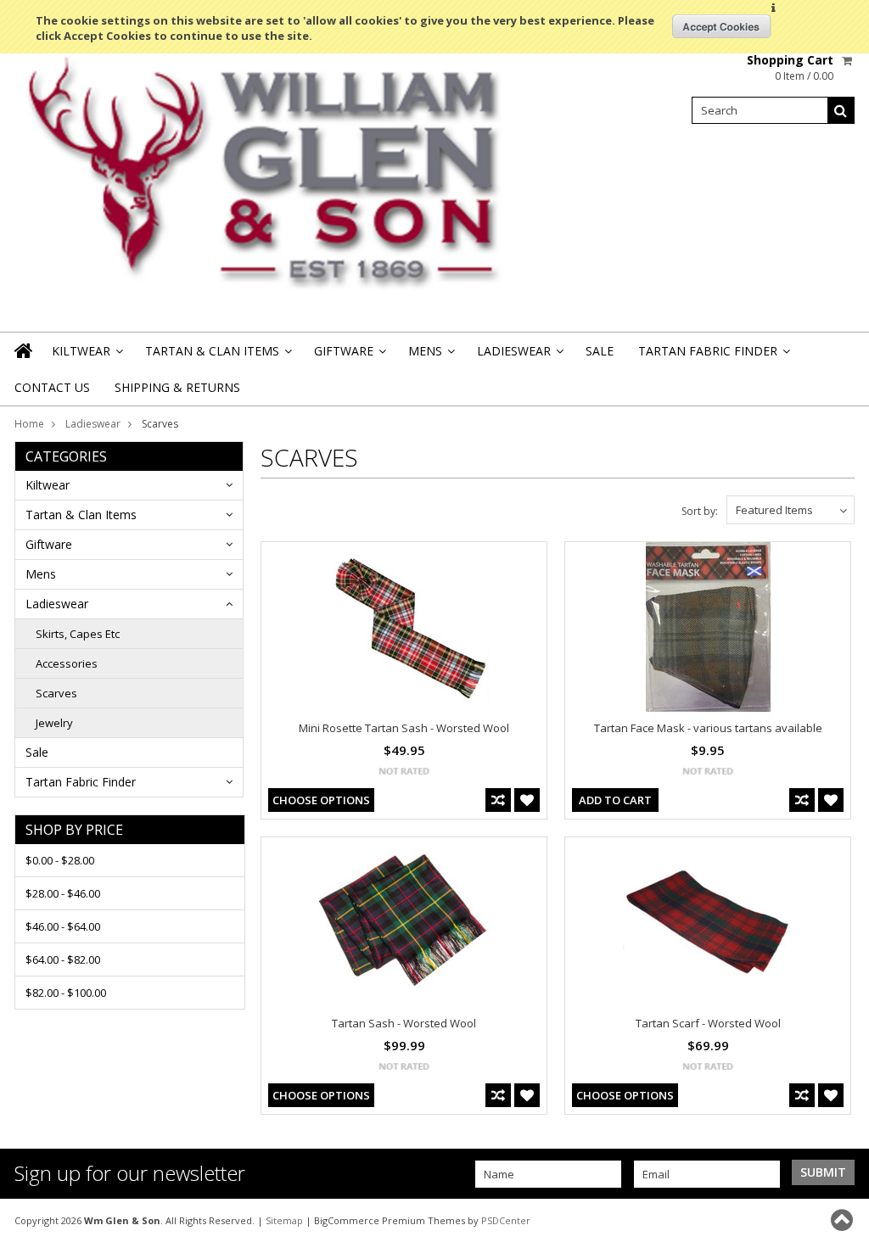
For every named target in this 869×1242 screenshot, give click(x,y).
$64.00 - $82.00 (62, 959)
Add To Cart (615, 800)
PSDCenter (505, 1220)
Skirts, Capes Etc (78, 633)
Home (29, 424)
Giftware (349, 356)
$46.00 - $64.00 (62, 926)
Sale (600, 351)
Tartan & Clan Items (217, 356)
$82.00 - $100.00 (65, 992)
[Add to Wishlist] (527, 800)
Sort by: (699, 511)
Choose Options (321, 800)
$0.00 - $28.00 (59, 860)
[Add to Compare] (498, 800)
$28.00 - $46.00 (62, 893)
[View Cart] (848, 60)
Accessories (67, 663)
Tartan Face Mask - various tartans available (708, 728)
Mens (430, 356)
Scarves (56, 693)
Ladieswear (519, 356)
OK (721, 26)
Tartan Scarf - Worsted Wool (708, 1023)
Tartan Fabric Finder (713, 356)
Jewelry (54, 722)
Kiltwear (86, 356)
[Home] (24, 350)
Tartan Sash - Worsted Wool (404, 1023)
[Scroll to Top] (843, 1220)
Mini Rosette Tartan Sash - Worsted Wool (404, 728)
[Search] (841, 110)
